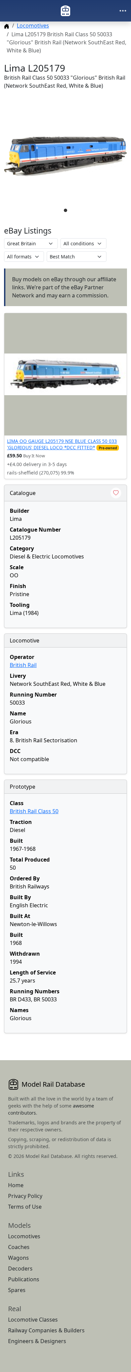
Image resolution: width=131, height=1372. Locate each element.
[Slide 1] (65, 210)
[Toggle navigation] (123, 10)
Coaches (19, 1247)
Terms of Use (25, 1206)
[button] (65, 156)
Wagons (18, 1257)
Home (16, 1185)
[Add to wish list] (116, 493)
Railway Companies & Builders (46, 1330)
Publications (23, 1279)
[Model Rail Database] (65, 10)
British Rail (23, 665)
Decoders (20, 1268)
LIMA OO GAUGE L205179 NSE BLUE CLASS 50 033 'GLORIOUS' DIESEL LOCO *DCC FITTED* (62, 444)
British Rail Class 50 (34, 811)
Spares (17, 1290)
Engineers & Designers (37, 1341)
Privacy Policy (25, 1196)
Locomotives (33, 25)
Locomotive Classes (33, 1319)
